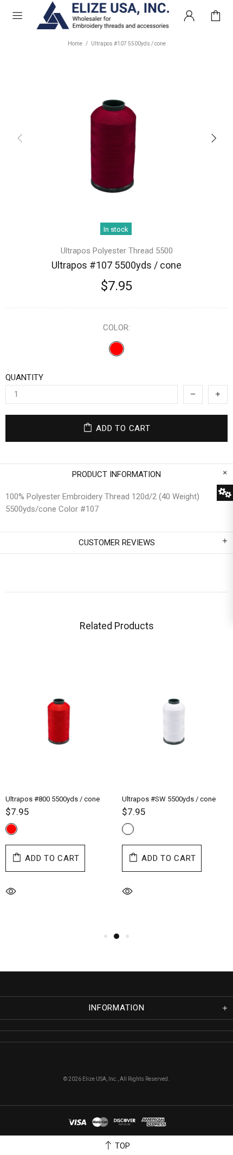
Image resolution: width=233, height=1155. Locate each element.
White (128, 829)
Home (75, 44)
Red (116, 348)
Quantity (24, 377)
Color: (116, 327)
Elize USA (102, 16)
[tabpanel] (58, 790)
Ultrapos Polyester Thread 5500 (117, 251)
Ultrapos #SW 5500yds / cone (169, 799)
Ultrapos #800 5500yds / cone (52, 799)
